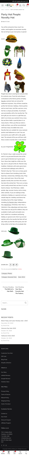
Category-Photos (7, 273)
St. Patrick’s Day (12, 202)
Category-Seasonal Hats (9, 277)
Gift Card (3, 356)
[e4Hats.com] (10, 5)
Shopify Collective (6, 362)
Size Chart (4, 416)
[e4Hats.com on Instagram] (6, 445)
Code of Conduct (5, 404)
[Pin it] (16, 264)
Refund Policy (5, 397)
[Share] (10, 264)
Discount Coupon (6, 420)
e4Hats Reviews (5, 375)
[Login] (20, 5)
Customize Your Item (7, 353)
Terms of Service (5, 394)
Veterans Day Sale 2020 (8, 328)
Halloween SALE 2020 (8, 336)
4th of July (14, 207)
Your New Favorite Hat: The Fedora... (19, 291)
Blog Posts (4, 359)
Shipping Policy (5, 401)
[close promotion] (27, 1)
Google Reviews (5, 378)
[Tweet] (13, 264)
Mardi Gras (7, 204)
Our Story (4, 372)
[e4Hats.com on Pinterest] (4, 445)
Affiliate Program (6, 423)
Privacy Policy (5, 391)
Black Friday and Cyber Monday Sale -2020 (14, 320)
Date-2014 (21, 277)
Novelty (3, 101)
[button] (25, 303)
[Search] (23, 5)
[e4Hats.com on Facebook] (2, 445)
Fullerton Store (5, 381)
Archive (20, 269)
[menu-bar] (3, 5)
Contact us (4, 413)
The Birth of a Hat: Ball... (9, 290)
